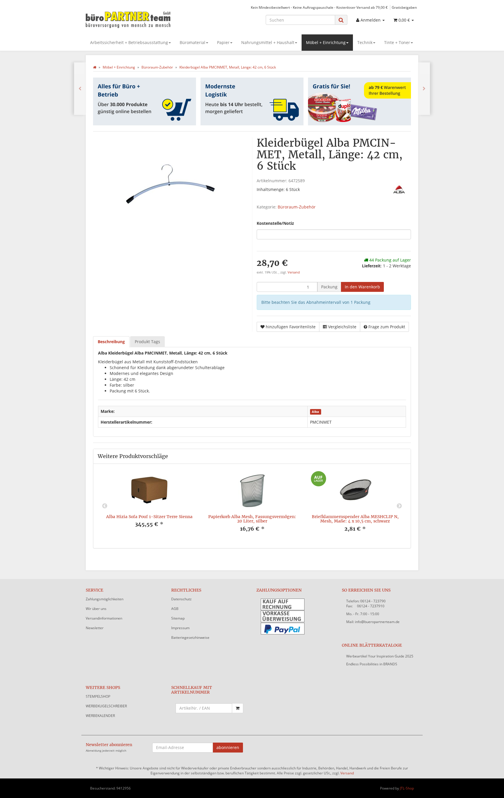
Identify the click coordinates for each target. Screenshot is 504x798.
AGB (174, 608)
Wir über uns (96, 608)
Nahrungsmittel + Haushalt (267, 42)
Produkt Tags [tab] (147, 341)
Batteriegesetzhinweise (190, 637)
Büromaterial (192, 42)
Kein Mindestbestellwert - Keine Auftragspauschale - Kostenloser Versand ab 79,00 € (319, 7)
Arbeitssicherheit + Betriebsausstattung (129, 42)
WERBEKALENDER (100, 715)
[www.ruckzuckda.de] (138, 19)
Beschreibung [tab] (111, 341)
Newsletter (95, 627)
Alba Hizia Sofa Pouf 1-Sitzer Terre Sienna (149, 516)
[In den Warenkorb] (237, 708)
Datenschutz (181, 599)
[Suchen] (341, 20)
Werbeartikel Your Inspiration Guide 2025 (379, 656)
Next (399, 506)
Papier (223, 42)
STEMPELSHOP (98, 696)
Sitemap (178, 618)
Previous (105, 506)
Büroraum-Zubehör (297, 207)
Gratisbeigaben (404, 7)
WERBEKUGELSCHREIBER (106, 706)
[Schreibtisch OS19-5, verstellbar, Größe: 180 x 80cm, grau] (80, 88)
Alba (315, 412)
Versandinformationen (104, 618)
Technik (364, 42)
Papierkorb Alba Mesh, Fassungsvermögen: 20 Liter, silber (252, 519)
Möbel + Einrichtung (326, 42)
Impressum (180, 627)
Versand (294, 272)
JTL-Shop (407, 788)
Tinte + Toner (397, 42)
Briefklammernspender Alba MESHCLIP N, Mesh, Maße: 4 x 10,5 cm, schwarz (355, 519)
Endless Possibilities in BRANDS (371, 664)
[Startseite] (94, 67)
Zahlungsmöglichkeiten (104, 599)
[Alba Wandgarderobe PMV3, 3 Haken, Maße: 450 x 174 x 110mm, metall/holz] (424, 88)
